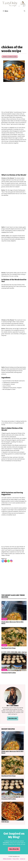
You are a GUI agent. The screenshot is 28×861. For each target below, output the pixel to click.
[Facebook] (3, 561)
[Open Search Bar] (24, 10)
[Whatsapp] (8, 561)
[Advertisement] (14, 28)
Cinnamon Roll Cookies (8, 673)
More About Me (12, 718)
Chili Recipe (5, 822)
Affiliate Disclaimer (7, 858)
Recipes (4, 619)
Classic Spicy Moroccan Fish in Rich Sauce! (12, 622)
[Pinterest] (5, 561)
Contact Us (22, 858)
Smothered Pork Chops (8, 648)
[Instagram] (11, 561)
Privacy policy (16, 858)
